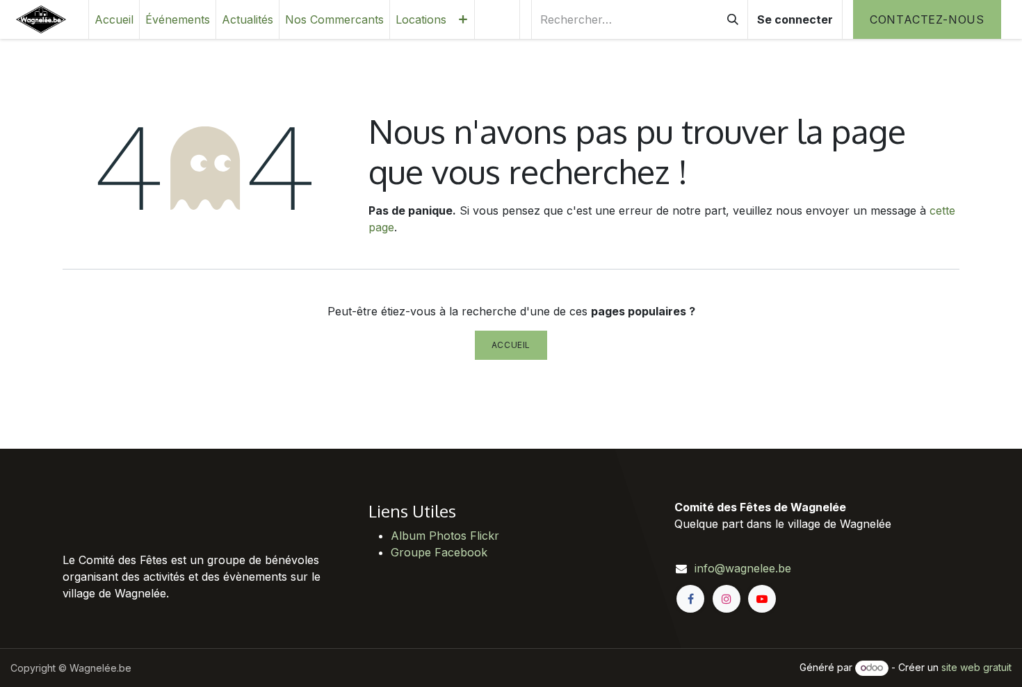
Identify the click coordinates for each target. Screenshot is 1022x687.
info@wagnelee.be (743, 568)
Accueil (511, 345)
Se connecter (795, 19)
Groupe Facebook (439, 552)
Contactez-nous (927, 19)
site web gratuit (976, 667)
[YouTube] (762, 599)
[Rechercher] (732, 19)
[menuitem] (114, 19)
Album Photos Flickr (445, 536)
